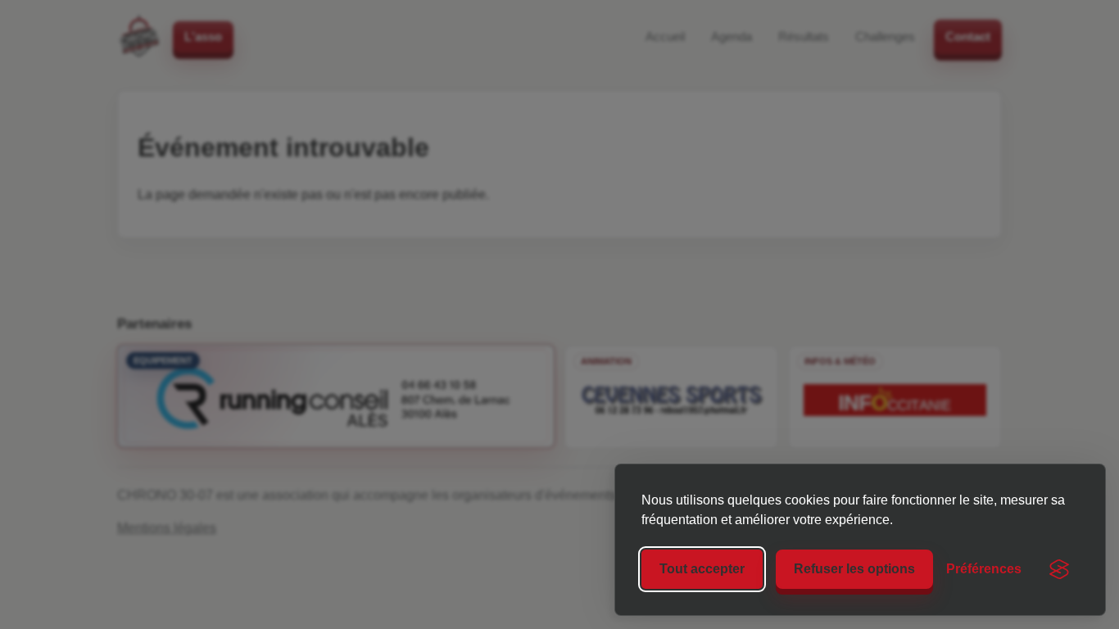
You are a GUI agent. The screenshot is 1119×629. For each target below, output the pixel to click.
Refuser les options (854, 569)
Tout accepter (702, 569)
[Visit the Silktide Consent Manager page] (1059, 569)
